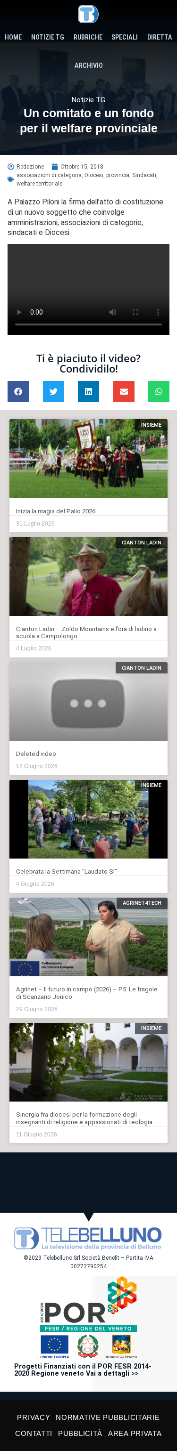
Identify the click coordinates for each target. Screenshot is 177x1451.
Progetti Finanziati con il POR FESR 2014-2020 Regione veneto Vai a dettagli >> (83, 1370)
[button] (18, 391)
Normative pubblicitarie (108, 1417)
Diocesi (93, 175)
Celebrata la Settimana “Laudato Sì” (66, 871)
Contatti (33, 1433)
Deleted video (36, 753)
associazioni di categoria (49, 175)
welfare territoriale (39, 183)
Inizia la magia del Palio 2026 (55, 511)
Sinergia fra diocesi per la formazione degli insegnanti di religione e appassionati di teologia (84, 1118)
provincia (117, 175)
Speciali (124, 37)
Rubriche (88, 37)
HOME (13, 37)
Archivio (89, 66)
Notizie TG (47, 37)
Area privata (134, 1433)
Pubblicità (80, 1433)
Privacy (33, 1417)
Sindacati (144, 175)
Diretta (159, 37)
